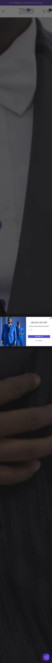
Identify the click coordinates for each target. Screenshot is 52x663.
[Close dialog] (50, 318)
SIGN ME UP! (39, 336)
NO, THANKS (39, 340)
